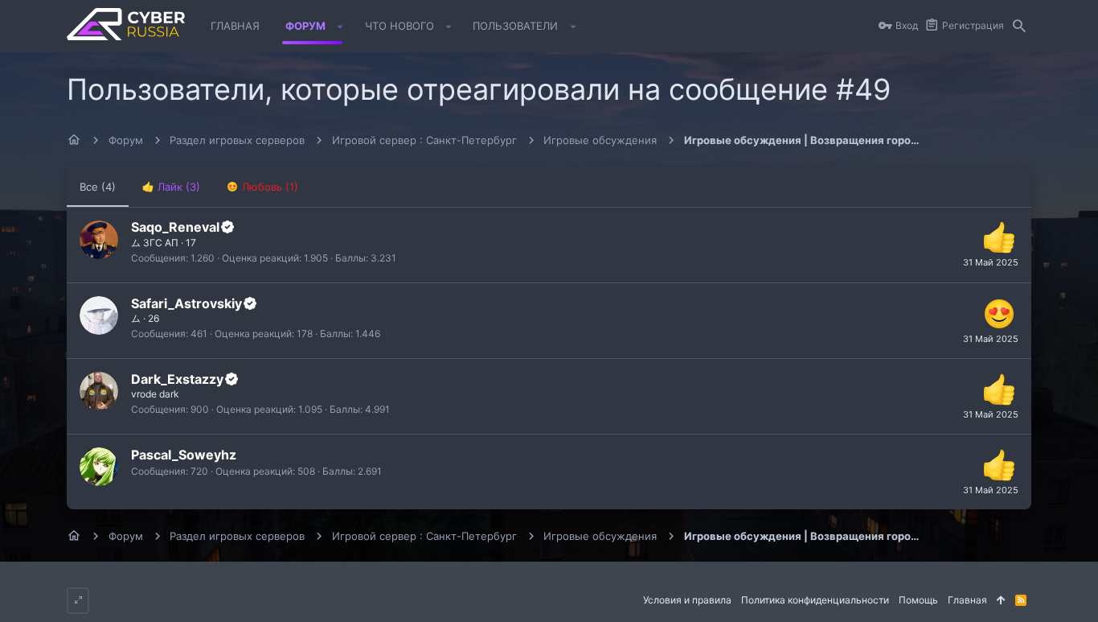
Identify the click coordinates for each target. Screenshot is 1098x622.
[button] (340, 26)
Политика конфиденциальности (815, 600)
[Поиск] (1019, 26)
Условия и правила (687, 600)
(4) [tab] (98, 186)
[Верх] (1001, 600)
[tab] (171, 187)
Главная (967, 600)
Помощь (918, 600)
